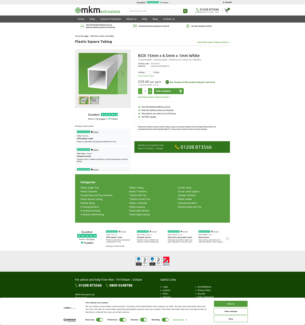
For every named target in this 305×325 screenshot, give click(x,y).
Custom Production (110, 19)
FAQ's (165, 293)
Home (81, 19)
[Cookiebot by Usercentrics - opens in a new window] (69, 320)
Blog (155, 19)
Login (165, 287)
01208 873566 (196, 147)
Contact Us (169, 19)
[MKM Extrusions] (97, 9)
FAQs (144, 19)
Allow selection (230, 311)
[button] (122, 74)
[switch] (122, 320)
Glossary (167, 297)
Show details (178, 320)
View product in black (146, 76)
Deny (231, 319)
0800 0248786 (120, 285)
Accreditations (204, 287)
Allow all (230, 304)
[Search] (185, 11)
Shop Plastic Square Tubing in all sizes (212, 42)
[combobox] (157, 11)
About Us (131, 19)
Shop (92, 19)
